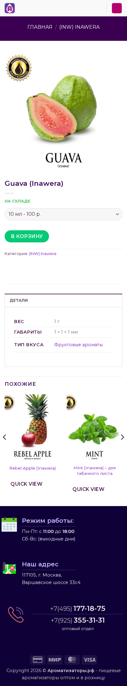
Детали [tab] (19, 300)
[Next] (122, 449)
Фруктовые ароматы (78, 344)
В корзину (27, 236)
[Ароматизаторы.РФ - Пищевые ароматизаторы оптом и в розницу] (11, 8)
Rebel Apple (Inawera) (32, 468)
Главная (39, 27)
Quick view (26, 484)
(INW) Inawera (79, 27)
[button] (21, 7)
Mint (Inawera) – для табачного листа (94, 470)
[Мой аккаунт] (117, 8)
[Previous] (5, 449)
